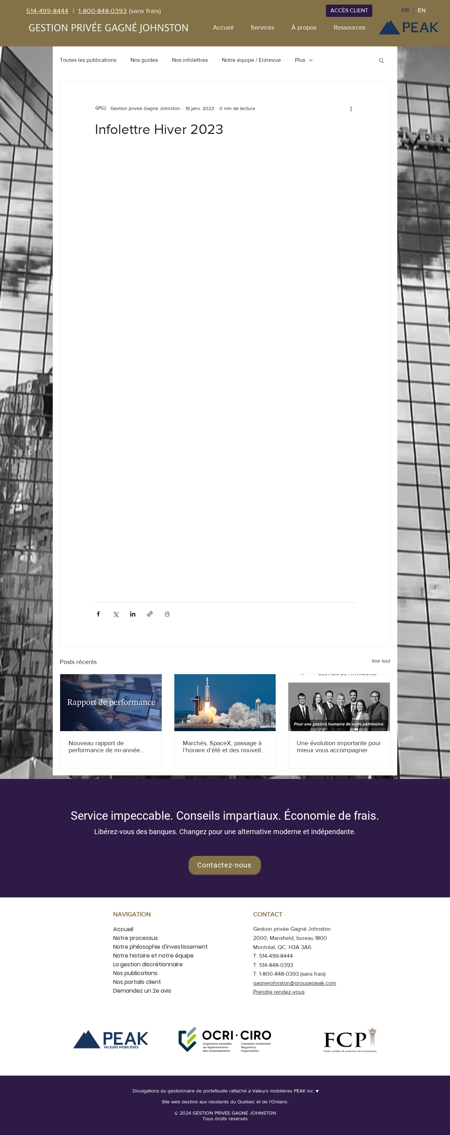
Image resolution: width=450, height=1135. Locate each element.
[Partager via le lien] (150, 614)
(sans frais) (144, 10)
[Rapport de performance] (111, 702)
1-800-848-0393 (102, 10)
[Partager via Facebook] (98, 614)
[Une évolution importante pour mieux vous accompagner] (339, 702)
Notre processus (135, 938)
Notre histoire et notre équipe (153, 956)
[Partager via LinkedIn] (132, 614)
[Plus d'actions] (351, 108)
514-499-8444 (47, 10)
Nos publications (135, 973)
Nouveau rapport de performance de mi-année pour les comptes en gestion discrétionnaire (108, 747)
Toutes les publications (88, 60)
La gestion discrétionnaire (148, 964)
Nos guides (144, 60)
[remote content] (225, 375)
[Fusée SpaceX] (225, 702)
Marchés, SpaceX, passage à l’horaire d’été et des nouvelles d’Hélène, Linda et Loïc (225, 747)
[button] (381, 60)
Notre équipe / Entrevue (251, 60)
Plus (300, 60)
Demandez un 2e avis (142, 991)
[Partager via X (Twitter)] (115, 614)
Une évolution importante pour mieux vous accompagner (339, 747)
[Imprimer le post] (167, 614)
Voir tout (381, 661)
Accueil (123, 929)
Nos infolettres (190, 60)
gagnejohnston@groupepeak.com (294, 983)
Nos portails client (137, 982)
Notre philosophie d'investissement (160, 947)
